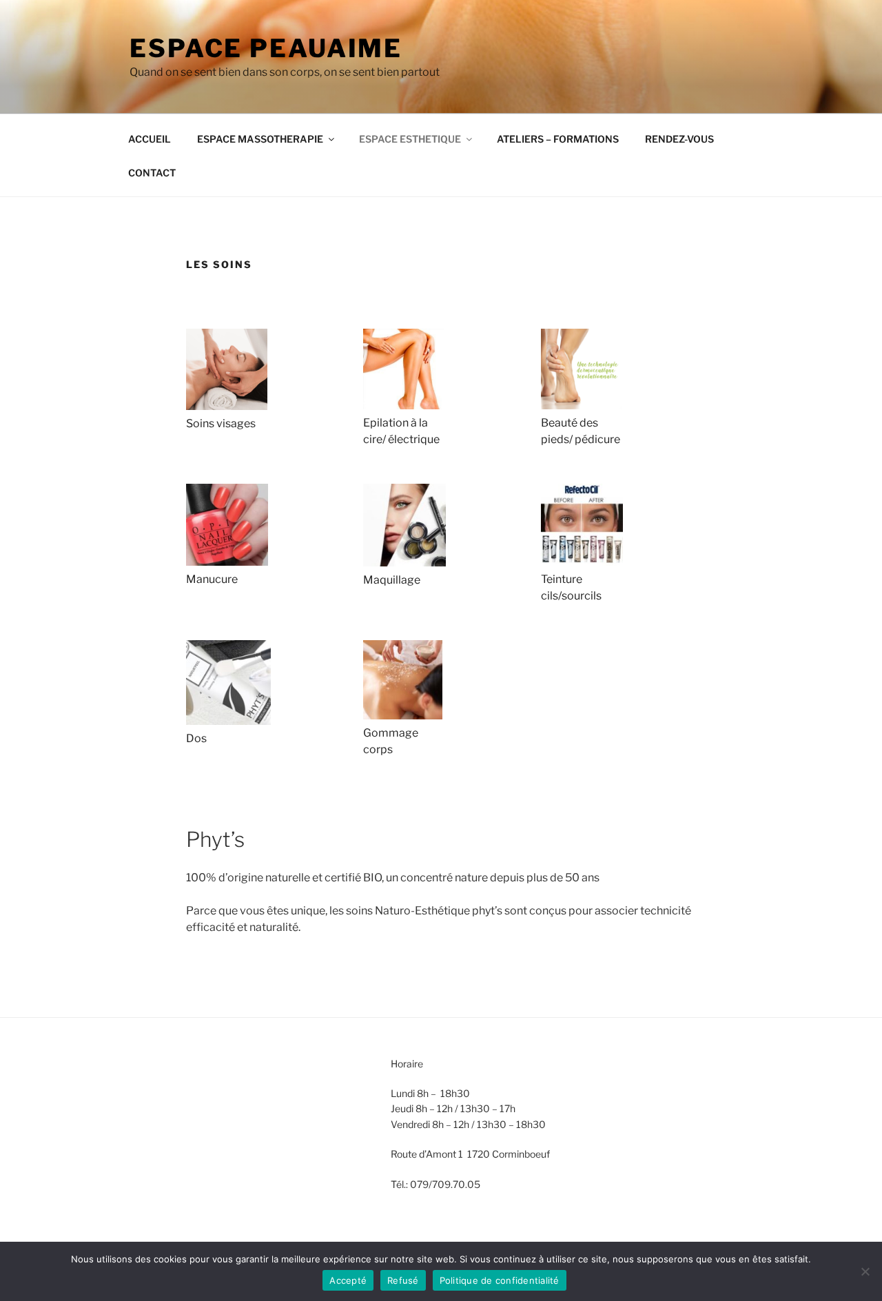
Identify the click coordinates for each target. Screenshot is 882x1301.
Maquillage (391, 579)
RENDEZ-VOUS (679, 139)
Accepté (348, 1280)
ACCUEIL (149, 139)
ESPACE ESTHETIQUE (410, 139)
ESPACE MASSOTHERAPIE (260, 139)
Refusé (403, 1280)
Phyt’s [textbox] (215, 839)
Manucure (212, 579)
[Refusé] (865, 1271)
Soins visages (221, 423)
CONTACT (152, 172)
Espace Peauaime (266, 48)
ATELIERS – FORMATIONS (558, 139)
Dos (196, 738)
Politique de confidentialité (500, 1280)
